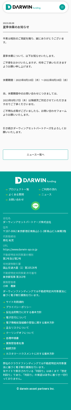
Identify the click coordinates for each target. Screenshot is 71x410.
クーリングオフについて (20, 333)
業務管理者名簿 (15, 343)
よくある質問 (16, 194)
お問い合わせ (16, 199)
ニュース (47, 194)
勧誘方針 (11, 348)
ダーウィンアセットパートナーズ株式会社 (27, 222)
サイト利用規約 (15, 302)
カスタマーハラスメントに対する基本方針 (30, 353)
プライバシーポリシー (18, 307)
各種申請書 (12, 338)
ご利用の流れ (49, 189)
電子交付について (16, 317)
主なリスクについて (17, 327)
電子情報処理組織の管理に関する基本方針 (30, 322)
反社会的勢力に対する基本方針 (24, 312)
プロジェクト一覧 (19, 189)
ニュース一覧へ (35, 154)
